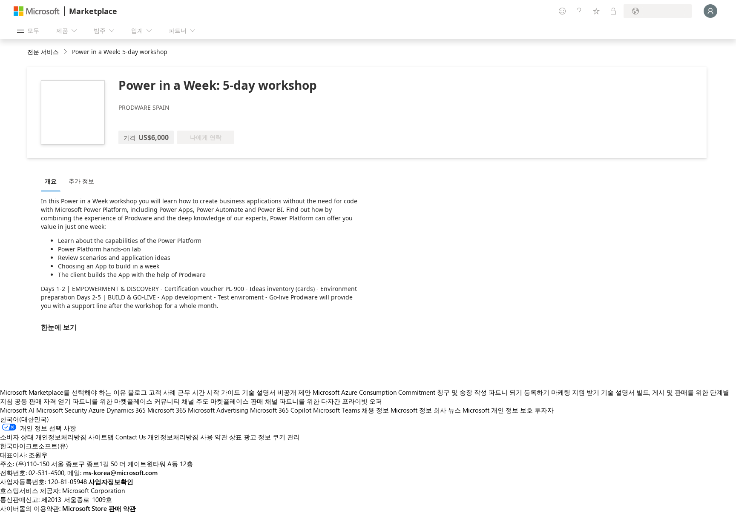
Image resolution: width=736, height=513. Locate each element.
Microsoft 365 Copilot (280, 410)
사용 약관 (213, 437)
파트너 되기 (505, 392)
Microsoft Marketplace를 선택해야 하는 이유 (63, 392)
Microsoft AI (17, 410)
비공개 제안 (294, 392)
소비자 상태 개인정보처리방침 (43, 437)
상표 (235, 437)
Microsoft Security (61, 410)
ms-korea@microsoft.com (120, 472)
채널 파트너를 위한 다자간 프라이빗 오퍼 (323, 401)
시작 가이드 (223, 392)
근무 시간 (191, 392)
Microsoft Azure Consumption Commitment (375, 392)
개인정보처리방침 (172, 437)
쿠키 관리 (286, 437)
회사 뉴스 (447, 410)
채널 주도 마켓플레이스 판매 (222, 401)
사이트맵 (101, 437)
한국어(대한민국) (24, 419)
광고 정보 (257, 437)
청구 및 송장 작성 (462, 392)
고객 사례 (162, 392)
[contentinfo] (66, 52)
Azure (97, 410)
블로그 (137, 392)
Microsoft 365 (166, 410)
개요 (51, 181)
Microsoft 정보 (411, 410)
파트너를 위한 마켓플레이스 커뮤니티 (126, 401)
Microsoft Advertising (218, 410)
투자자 (544, 410)
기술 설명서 (259, 392)
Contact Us (130, 437)
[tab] (53, 180)
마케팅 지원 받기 (575, 392)
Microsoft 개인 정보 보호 (498, 410)
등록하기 (536, 392)
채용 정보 (375, 410)
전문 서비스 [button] (43, 52)
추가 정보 (81, 181)
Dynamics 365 (126, 410)
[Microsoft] (37, 11)
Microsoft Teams (336, 410)
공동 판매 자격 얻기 (42, 401)
